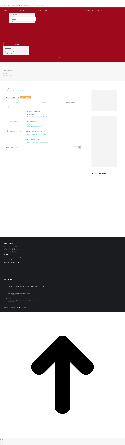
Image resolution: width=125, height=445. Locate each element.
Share (7, 97)
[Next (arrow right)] (2, 442)
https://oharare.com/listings (34, 126)
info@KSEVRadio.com (15, 249)
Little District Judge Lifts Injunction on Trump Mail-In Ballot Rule (23, 300)
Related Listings (70, 102)
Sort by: (15, 106)
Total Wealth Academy (33, 131)
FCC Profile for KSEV (11, 259)
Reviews (17, 102)
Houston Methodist (32, 139)
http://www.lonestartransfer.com (15, 90)
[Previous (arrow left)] (0, 442)
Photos (43, 102)
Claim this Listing (26, 97)
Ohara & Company (31, 121)
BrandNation (24, 307)
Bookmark (16, 97)
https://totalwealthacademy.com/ (36, 134)
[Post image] (9, 284)
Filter (6, 106)
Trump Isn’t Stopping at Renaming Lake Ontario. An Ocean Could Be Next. (26, 286)
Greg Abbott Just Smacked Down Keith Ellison (19, 293)
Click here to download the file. (14, 257)
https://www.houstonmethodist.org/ (37, 142)
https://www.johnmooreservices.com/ (38, 116)
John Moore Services (32, 111)
